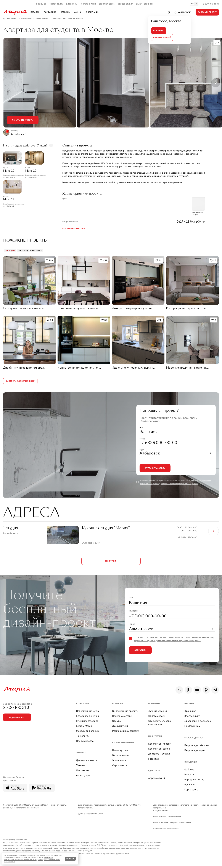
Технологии (82, 735)
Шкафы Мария (84, 726)
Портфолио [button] (50, 12)
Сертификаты (119, 765)
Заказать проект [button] (207, 12)
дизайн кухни (9, 808)
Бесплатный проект (159, 743)
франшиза (41, 3)
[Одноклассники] (188, 690)
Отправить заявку (155, 468)
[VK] (179, 690)
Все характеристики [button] (73, 229)
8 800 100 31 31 (211, 3)
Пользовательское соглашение (167, 816)
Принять (70, 859)
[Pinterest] (206, 690)
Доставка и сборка (159, 753)
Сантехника (82, 770)
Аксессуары (83, 775)
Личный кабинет (157, 711)
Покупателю (154, 703)
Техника (80, 765)
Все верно (158, 30)
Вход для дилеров (193, 738)
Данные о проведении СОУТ (90, 814)
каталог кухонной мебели (27, 808)
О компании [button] (92, 12)
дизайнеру (71, 3)
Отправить (140, 650)
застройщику (56, 3)
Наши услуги (155, 736)
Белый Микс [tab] (23, 251)
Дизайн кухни (120, 726)
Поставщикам (192, 726)
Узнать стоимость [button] (22, 120)
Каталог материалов (123, 743)
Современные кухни (87, 711)
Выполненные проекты (125, 711)
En (196, 4)
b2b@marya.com (160, 810)
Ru (192, 4)
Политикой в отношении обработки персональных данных (28, 859)
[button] (182, 12)
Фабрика (189, 769)
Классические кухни (88, 716)
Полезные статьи (122, 716)
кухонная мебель (58, 805)
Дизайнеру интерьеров (197, 721)
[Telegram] (215, 690)
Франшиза (190, 711)
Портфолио (118, 703)
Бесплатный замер (159, 748)
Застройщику (192, 716)
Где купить (154, 770)
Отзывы (116, 721)
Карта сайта (191, 789)
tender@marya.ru (85, 808)
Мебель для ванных (87, 730)
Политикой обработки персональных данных (179, 484)
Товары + (81, 752)
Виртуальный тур (194, 779)
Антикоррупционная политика (166, 828)
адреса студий (125, 3)
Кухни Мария (82, 703)
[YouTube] (197, 690)
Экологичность (120, 755)
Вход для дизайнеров (196, 745)
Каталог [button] (35, 12)
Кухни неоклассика (87, 721)
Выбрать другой (162, 37)
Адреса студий (156, 778)
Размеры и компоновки (125, 730)
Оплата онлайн (156, 716)
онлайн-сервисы (144, 3)
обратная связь (107, 3)
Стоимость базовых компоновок (159, 723)
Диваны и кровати (86, 760)
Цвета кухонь (120, 750)
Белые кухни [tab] (10, 251)
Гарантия (153, 758)
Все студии (111, 561)
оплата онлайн (88, 3)
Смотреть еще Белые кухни (20, 381)
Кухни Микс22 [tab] (36, 251)
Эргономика (119, 760)
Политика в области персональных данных (172, 822)
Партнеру (189, 703)
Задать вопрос (17, 717)
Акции (77, 12)
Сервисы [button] (65, 12)
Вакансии (189, 784)
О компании (190, 762)
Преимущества (85, 741)
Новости (189, 774)
